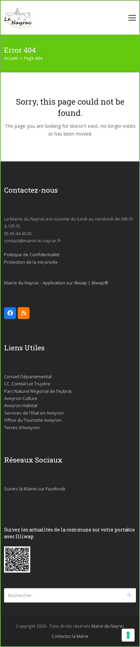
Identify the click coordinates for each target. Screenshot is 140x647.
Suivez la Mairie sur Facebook (35, 489)
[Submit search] (129, 595)
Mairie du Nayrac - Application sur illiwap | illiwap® (56, 283)
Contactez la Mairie (70, 636)
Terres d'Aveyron (22, 427)
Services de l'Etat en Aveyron (34, 413)
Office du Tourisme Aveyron (33, 420)
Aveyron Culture (20, 398)
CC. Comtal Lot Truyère (27, 384)
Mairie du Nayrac (107, 626)
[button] (132, 18)
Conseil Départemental (28, 376)
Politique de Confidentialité (32, 254)
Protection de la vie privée (31, 262)
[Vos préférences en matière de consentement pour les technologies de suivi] (128, 635)
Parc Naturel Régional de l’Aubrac (38, 391)
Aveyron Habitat (20, 405)
